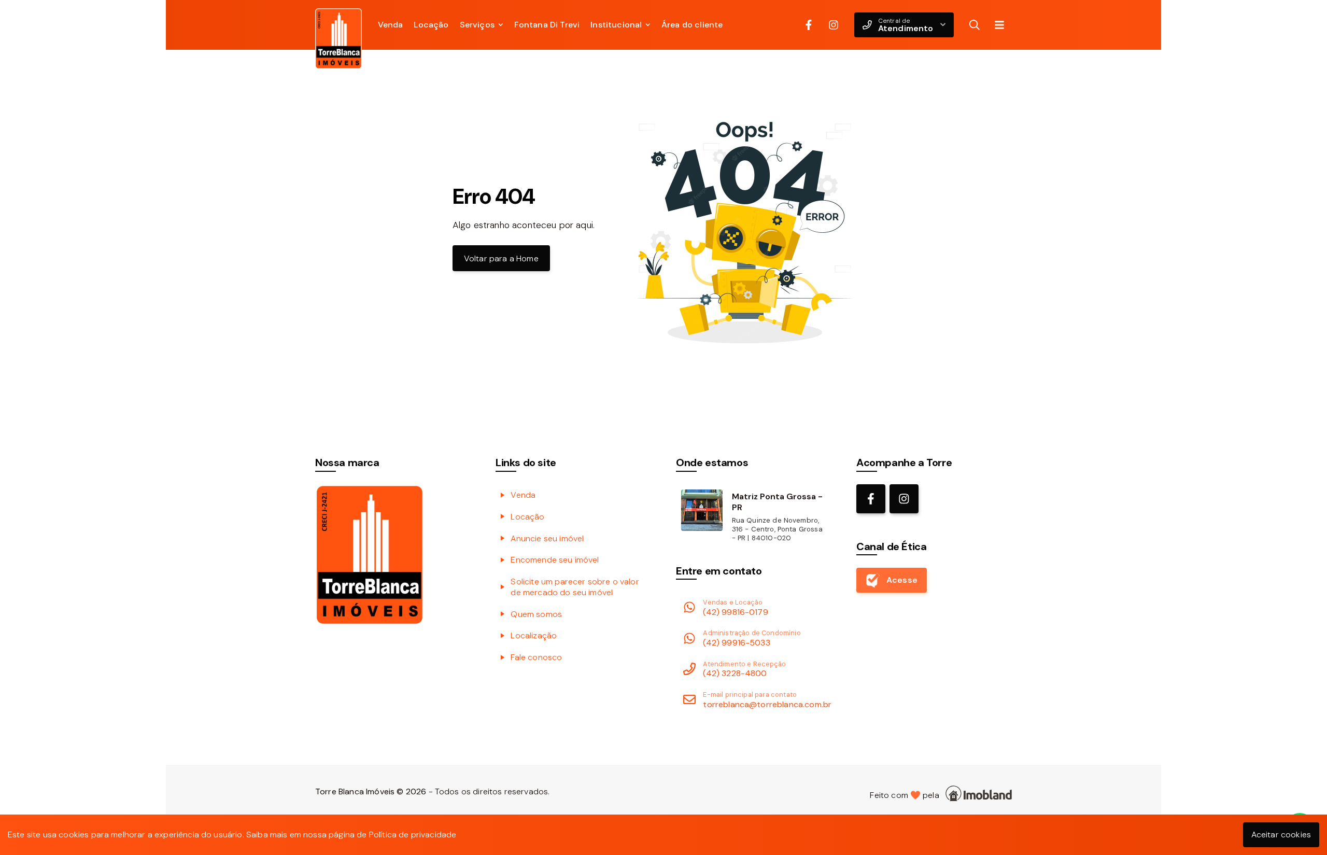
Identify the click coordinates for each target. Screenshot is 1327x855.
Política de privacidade (413, 834)
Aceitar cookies (1281, 834)
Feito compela (906, 795)
